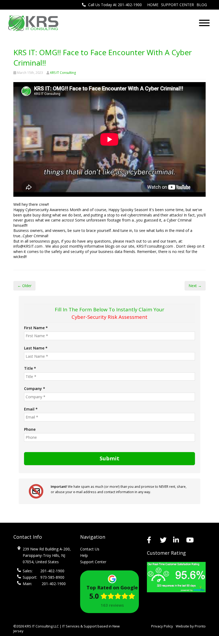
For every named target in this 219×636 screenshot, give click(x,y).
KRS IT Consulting (63, 72)
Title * (30, 368)
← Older (24, 285)
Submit (109, 458)
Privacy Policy (162, 626)
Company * (34, 388)
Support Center (177, 4)
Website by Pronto (191, 626)
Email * (31, 409)
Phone (30, 429)
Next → (195, 285)
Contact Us (89, 549)
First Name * (36, 327)
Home (152, 4)
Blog (202, 4)
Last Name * (36, 348)
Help (84, 555)
